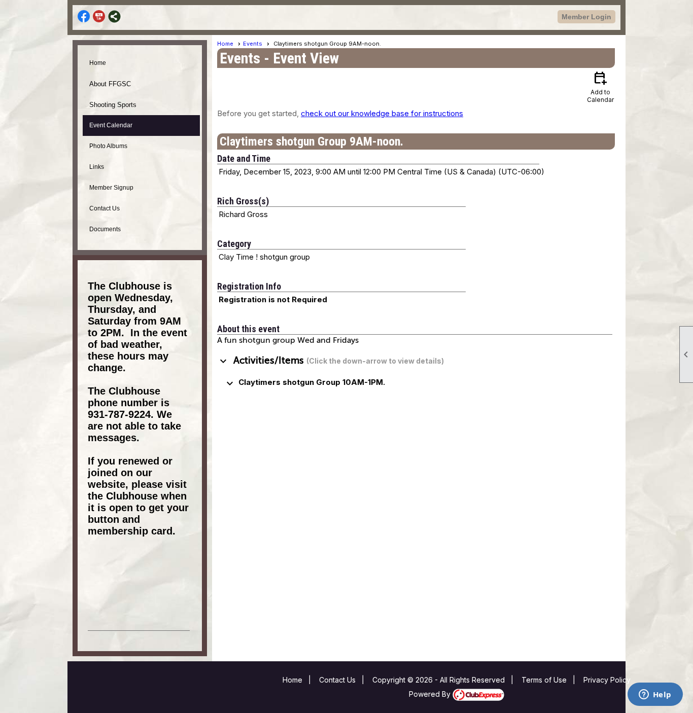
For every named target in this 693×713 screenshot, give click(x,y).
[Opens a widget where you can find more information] (655, 695)
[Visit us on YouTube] (99, 16)
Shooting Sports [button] (112, 105)
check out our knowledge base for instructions (382, 113)
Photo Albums (108, 146)
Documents (105, 229)
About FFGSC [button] (110, 84)
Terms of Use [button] (544, 679)
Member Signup (111, 187)
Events (252, 43)
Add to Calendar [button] (600, 86)
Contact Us (104, 208)
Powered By (431, 694)
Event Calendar (110, 125)
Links (96, 166)
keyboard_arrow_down (223, 361)
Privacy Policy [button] (607, 679)
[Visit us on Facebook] (84, 16)
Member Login (586, 17)
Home (97, 62)
